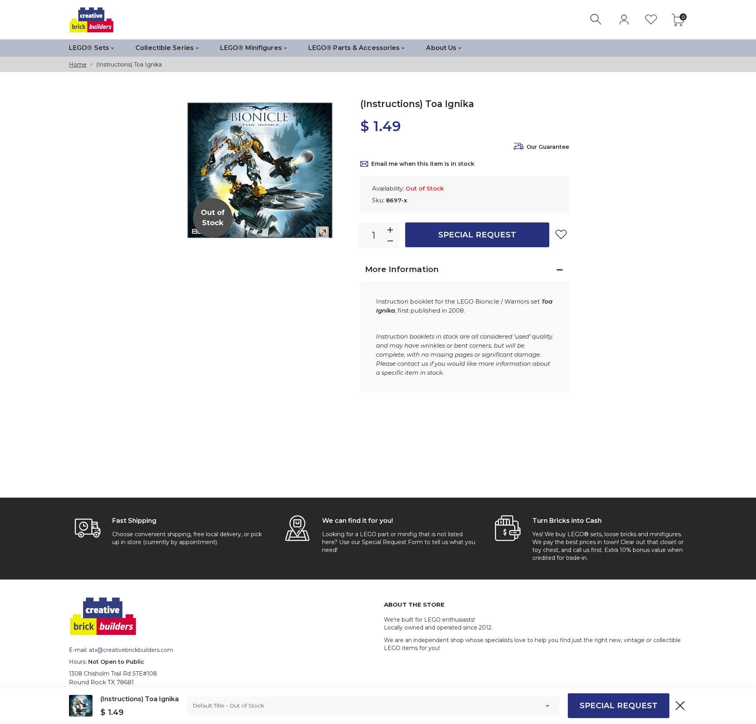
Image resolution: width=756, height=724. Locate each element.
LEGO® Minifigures (251, 48)
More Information (402, 269)
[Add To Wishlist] (561, 234)
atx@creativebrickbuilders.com (131, 650)
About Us (441, 48)
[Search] (596, 19)
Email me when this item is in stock (422, 163)
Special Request (477, 234)
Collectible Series (164, 48)
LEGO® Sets (89, 48)
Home (78, 64)
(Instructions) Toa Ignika (139, 699)
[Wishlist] (651, 19)
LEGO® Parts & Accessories (354, 48)
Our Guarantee (547, 146)
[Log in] (623, 19)
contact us (412, 363)
